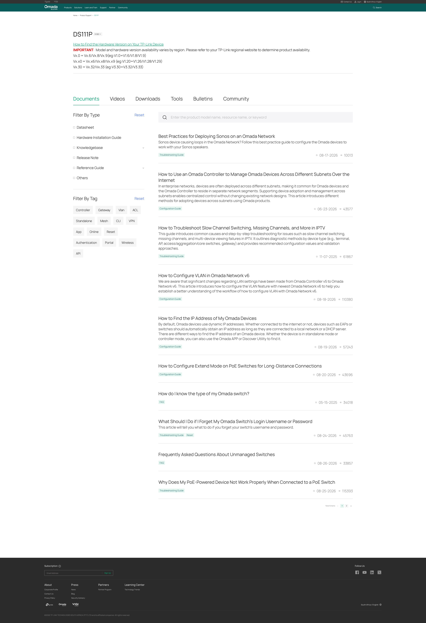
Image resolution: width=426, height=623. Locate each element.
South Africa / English (370, 605)
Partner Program (104, 589)
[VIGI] (75, 605)
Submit (164, 117)
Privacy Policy (49, 598)
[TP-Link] (49, 605)
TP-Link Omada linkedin (372, 572)
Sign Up (107, 573)
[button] (346, 2)
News (73, 589)
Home (75, 15)
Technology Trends (132, 589)
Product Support (85, 15)
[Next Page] (351, 506)
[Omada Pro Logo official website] (47, 2)
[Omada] (62, 605)
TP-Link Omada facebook (357, 572)
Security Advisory (78, 598)
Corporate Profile (51, 589)
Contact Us (48, 594)
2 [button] (346, 506)
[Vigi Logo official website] (56, 2)
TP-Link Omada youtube (364, 572)
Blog (73, 594)
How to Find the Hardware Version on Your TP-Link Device (118, 44)
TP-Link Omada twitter (379, 572)
